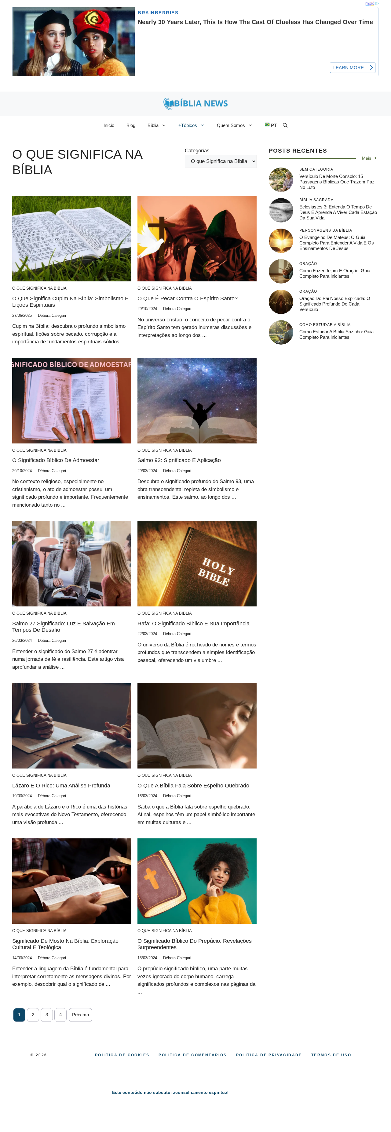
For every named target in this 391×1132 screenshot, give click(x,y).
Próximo (80, 1014)
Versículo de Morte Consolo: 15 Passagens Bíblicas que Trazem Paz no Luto (337, 182)
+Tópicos (187, 125)
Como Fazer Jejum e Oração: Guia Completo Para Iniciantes (334, 273)
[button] (285, 125)
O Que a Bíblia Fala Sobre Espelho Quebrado (193, 786)
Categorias (197, 151)
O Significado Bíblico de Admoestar (55, 460)
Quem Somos (231, 125)
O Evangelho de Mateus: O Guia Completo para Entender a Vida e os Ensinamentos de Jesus (336, 243)
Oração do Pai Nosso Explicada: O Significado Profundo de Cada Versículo (334, 304)
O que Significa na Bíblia (39, 288)
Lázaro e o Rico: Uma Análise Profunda (61, 786)
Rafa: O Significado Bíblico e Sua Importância (193, 623)
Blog (130, 125)
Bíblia (153, 125)
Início (109, 125)
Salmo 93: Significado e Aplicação (179, 460)
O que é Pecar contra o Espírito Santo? (187, 298)
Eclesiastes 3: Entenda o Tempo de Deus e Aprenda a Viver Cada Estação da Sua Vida (338, 212)
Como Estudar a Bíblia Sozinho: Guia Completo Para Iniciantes (336, 334)
